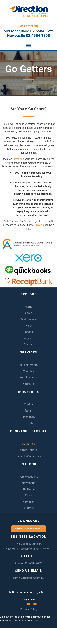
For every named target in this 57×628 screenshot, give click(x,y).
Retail (28, 410)
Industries (28, 392)
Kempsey (29, 501)
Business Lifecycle (28, 431)
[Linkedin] (28, 604)
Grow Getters (28, 449)
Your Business (28, 377)
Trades (28, 404)
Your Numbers (28, 365)
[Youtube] (35, 604)
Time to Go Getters (28, 456)
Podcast (28, 332)
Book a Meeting (28, 26)
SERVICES (28, 352)
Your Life (28, 383)
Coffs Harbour (28, 489)
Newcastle (28, 483)
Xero (29, 325)
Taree (28, 495)
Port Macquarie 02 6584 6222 (28, 31)
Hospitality (28, 416)
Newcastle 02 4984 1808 (28, 35)
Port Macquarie (28, 476)
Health (28, 423)
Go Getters (28, 443)
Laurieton (28, 508)
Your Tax (28, 371)
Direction (17, 158)
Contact (29, 344)
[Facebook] (22, 604)
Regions (28, 338)
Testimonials (28, 319)
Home (28, 306)
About (28, 313)
